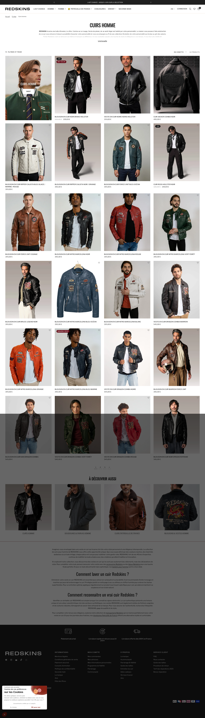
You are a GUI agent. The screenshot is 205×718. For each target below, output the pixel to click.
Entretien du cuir (127, 669)
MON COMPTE (94, 652)
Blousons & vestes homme (176, 533)
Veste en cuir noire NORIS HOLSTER (119, 117)
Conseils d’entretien (62, 666)
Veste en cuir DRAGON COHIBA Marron (171, 322)
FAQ (155, 656)
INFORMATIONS (61, 652)
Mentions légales (61, 656)
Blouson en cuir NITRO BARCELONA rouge (122, 254)
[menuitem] (39, 9)
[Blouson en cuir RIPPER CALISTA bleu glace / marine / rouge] (28, 152)
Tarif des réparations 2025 (163, 669)
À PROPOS (125, 652)
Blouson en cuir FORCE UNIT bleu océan (122, 184)
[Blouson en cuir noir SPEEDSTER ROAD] (177, 425)
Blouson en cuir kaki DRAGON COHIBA (21, 457)
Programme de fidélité (96, 666)
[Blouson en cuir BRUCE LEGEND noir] (28, 290)
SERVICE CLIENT (160, 652)
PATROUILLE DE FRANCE (80, 9)
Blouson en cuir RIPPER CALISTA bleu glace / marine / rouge (25, 185)
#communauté (126, 660)
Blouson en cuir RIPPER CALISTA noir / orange (75, 184)
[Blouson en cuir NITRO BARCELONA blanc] (127, 290)
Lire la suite (102, 41)
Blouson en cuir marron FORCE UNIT (170, 389)
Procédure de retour (161, 666)
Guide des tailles (127, 666)
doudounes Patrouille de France (105, 615)
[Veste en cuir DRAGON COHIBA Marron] (177, 290)
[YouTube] (17, 660)
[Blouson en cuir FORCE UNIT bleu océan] (127, 152)
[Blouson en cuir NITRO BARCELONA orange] (28, 357)
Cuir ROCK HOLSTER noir (164, 184)
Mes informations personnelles (99, 663)
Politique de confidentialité (65, 669)
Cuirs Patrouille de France (127, 533)
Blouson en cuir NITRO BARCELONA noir (72, 254)
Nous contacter (159, 660)
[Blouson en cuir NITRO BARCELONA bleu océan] (78, 290)
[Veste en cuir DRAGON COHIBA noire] (127, 357)
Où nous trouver (127, 675)
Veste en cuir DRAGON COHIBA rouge (120, 457)
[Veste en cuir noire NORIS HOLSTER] (127, 85)
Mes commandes (94, 656)
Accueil (7, 16)
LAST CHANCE (39, 9)
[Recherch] (190, 9)
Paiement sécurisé (62, 663)
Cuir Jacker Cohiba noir (164, 117)
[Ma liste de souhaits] (194, 9)
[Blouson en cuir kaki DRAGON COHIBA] (28, 425)
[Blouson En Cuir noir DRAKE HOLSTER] (78, 85)
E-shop (14, 16)
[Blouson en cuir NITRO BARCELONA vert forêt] (177, 222)
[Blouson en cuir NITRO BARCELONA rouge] (127, 222)
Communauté (93, 672)
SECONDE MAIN (125, 9)
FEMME (61, 9)
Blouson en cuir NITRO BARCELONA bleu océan (76, 322)
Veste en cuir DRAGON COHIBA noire (120, 389)
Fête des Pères (60, 681)
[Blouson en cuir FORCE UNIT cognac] (28, 222)
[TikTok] (22, 659)
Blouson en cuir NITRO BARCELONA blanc (122, 322)
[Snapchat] (27, 660)
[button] (99, 58)
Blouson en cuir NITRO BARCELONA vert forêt (174, 254)
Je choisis (13, 707)
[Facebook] (7, 660)
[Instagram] (12, 660)
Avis (56, 678)
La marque (59, 675)
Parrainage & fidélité (128, 663)
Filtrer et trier (15, 52)
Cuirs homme (28, 533)
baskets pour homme (120, 567)
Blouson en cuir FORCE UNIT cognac (21, 254)
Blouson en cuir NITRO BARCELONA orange (24, 389)
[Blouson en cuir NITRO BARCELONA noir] (78, 222)
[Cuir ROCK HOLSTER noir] (177, 152)
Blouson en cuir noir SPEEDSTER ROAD (171, 457)
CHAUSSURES (100, 9)
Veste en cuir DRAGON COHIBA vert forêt (73, 457)
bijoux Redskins (134, 564)
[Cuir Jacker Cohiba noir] (177, 85)
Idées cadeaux (126, 672)
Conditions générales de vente (66, 660)
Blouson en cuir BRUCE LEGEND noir (21, 322)
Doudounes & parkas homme (78, 533)
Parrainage (92, 669)
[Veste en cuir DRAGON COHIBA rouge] (127, 425)
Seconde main (60, 672)
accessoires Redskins (114, 564)
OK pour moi (35, 707)
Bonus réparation (159, 672)
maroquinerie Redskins (114, 613)
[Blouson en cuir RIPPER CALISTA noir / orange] (78, 152)
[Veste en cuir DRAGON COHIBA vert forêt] (78, 425)
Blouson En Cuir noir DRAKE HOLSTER (71, 117)
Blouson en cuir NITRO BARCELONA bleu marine (76, 389)
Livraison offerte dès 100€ (104, 2)
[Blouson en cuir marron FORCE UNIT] (177, 357)
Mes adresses (93, 660)
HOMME (51, 9)
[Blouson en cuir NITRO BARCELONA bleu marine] (78, 357)
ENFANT (111, 9)
